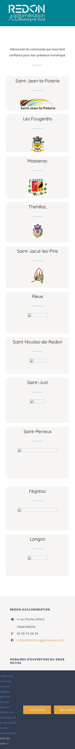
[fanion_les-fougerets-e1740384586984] (38, 137)
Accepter (37, 709)
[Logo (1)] (38, 360)
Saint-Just (37, 382)
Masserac (37, 161)
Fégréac (37, 491)
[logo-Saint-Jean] (37, 99)
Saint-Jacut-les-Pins (37, 251)
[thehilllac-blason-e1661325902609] (37, 225)
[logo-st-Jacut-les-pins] (37, 269)
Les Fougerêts (37, 119)
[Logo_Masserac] (38, 179)
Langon (37, 539)
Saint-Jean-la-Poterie (37, 81)
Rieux (37, 296)
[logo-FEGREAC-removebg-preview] (38, 509)
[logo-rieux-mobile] (38, 315)
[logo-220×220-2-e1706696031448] (37, 401)
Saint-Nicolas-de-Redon (37, 342)
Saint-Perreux (38, 431)
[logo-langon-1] (38, 557)
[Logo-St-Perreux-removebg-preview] (38, 450)
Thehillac (37, 207)
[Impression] (27, 4)
